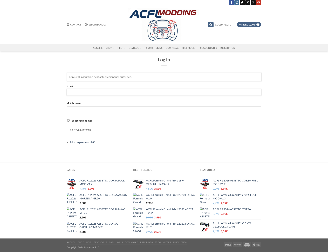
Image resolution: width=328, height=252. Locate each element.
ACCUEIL (97, 48)
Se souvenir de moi (82, 120)
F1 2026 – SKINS (153, 48)
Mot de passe (73, 103)
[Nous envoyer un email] (253, 2)
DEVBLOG (134, 48)
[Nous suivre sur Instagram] (236, 2)
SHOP (109, 48)
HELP (120, 48)
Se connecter (208, 48)
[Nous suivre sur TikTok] (242, 2)
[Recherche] (211, 25)
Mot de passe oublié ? (82, 142)
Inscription (227, 48)
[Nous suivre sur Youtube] (258, 2)
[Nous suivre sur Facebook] (231, 2)
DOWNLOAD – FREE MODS (180, 48)
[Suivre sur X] (247, 2)
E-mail (70, 85)
